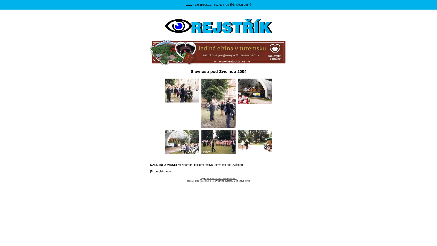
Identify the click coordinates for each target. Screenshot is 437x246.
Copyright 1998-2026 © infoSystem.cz (218, 178)
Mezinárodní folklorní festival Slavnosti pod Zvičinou (210, 165)
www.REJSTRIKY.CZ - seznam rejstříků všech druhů (218, 4)
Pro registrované (161, 171)
